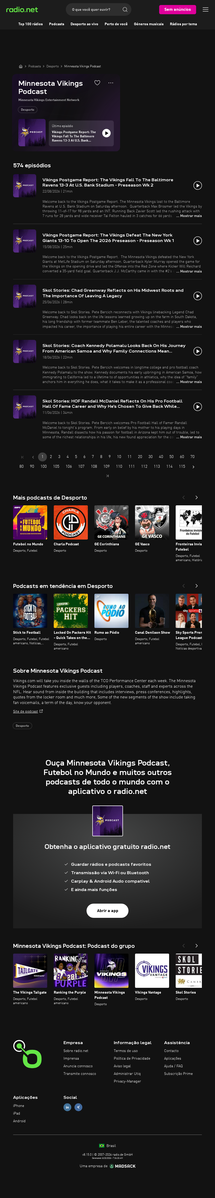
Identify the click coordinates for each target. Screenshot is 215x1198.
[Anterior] (183, 496)
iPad (16, 1113)
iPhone (18, 1106)
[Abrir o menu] (205, 9)
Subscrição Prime (178, 1074)
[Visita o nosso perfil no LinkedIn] (67, 1107)
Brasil (110, 1146)
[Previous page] (33, 457)
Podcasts (56, 24)
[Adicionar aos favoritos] (97, 82)
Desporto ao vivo (84, 24)
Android (19, 1121)
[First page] (22, 457)
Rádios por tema (183, 24)
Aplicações (172, 1058)
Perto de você (116, 24)
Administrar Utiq (127, 1074)
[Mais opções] (111, 83)
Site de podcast (25, 711)
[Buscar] (125, 9)
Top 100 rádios (30, 24)
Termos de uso (126, 1051)
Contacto (171, 1051)
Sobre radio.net (75, 1051)
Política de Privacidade (132, 1058)
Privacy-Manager (127, 1081)
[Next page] (193, 467)
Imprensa (71, 1058)
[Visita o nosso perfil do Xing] (78, 1107)
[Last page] (107, 476)
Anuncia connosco (78, 1066)
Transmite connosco (79, 1074)
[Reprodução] (106, 133)
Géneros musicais (149, 24)
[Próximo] (196, 496)
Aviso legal (122, 1066)
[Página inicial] (21, 66)
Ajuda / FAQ (173, 1066)
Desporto (27, 110)
